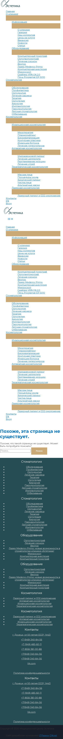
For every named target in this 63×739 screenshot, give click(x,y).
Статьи (21, 45)
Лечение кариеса (22, 95)
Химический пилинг (29, 180)
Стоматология (14, 80)
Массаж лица (25, 174)
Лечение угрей (26, 164)
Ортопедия (18, 101)
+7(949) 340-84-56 (31, 654)
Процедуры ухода (28, 177)
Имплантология (21, 106)
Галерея (22, 32)
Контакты (11, 198)
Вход (9, 203)
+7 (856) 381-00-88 (31, 649)
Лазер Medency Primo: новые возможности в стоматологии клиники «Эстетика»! (34, 549)
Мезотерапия (25, 132)
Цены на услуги (26, 37)
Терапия (16, 98)
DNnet (53, 735)
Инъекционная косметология (29, 124)
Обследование (20, 87)
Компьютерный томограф (32, 56)
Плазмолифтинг (27, 135)
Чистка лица (24, 182)
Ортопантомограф (28, 58)
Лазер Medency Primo (30, 66)
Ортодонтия (19, 93)
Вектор (22, 64)
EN (7, 201)
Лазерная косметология (25, 188)
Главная (10, 11)
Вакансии (23, 40)
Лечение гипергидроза (31, 145)
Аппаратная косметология (27, 148)
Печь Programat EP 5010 (31, 77)
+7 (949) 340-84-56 (31, 639)
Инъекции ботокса (28, 143)
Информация (19, 22)
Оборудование (20, 48)
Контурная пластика (29, 140)
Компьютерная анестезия (32, 69)
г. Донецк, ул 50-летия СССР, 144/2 (31, 635)
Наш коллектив (26, 35)
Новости (22, 43)
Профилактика (20, 90)
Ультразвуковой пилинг (31, 156)
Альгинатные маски (29, 185)
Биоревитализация (28, 137)
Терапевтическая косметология (30, 166)
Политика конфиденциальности (31, 673)
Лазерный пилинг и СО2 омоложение (39, 195)
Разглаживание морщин (31, 161)
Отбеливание (19, 114)
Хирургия (17, 103)
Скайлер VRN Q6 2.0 (29, 74)
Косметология (14, 116)
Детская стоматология (24, 111)
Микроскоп (24, 72)
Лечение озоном (27, 61)
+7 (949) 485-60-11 (32, 644)
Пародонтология (21, 109)
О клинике (12, 14)
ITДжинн (44, 735)
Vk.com (31, 663)
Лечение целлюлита (29, 159)
